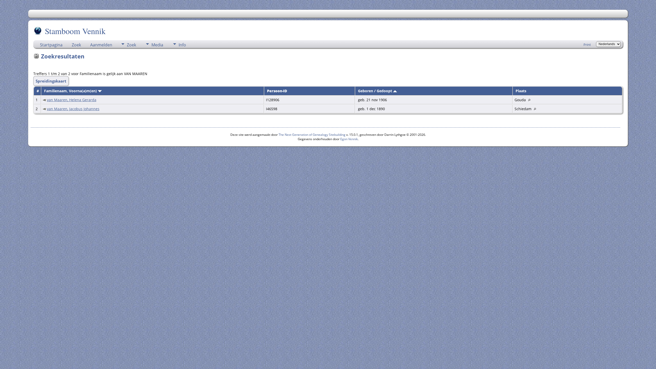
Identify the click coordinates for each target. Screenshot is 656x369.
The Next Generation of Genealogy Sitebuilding (312, 134)
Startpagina (51, 45)
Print (587, 44)
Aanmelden (101, 45)
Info (182, 45)
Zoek (76, 45)
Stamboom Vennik (75, 30)
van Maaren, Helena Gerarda (71, 99)
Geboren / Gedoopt (375, 90)
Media (157, 45)
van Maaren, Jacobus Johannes (73, 108)
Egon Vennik (349, 139)
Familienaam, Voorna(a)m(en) (71, 90)
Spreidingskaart (51, 81)
